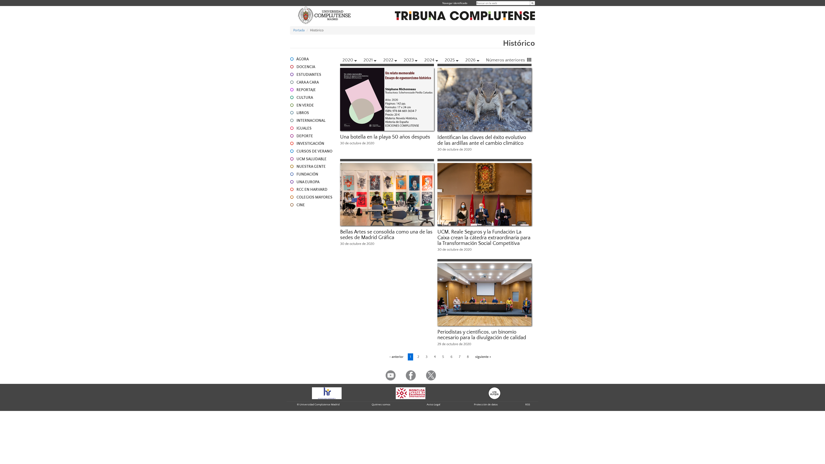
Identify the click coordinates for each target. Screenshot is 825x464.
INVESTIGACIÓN (310, 144)
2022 (388, 60)
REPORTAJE (306, 90)
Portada (299, 30)
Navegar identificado (454, 3)
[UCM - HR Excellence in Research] (327, 393)
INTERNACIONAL (310, 121)
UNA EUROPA (307, 182)
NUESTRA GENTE (311, 167)
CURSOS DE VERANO (314, 151)
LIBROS (302, 113)
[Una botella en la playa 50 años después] (387, 99)
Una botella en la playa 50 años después (385, 137)
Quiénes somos (381, 404)
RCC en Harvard (311, 190)
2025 (450, 60)
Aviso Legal (433, 404)
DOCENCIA (305, 67)
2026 (470, 60)
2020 (347, 60)
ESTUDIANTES (308, 75)
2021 (368, 60)
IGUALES (304, 128)
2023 (409, 60)
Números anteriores (506, 60)
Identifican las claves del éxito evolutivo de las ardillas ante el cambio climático (481, 140)
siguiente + (483, 357)
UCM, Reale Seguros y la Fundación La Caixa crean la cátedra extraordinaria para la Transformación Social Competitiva (483, 237)
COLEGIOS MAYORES (314, 197)
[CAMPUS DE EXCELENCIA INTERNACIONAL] (410, 393)
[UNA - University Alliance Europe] (494, 393)
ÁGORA (302, 59)
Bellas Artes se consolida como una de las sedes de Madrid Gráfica (386, 234)
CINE (300, 205)
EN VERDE (305, 105)
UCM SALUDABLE (311, 159)
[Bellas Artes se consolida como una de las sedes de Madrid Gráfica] (387, 194)
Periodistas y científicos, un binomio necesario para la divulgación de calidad (481, 334)
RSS (527, 404)
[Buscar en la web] (532, 3)
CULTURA (304, 98)
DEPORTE (304, 136)
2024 (429, 60)
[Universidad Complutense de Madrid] (324, 15)
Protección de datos (486, 404)
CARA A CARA (307, 82)
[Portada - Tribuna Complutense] (465, 13)
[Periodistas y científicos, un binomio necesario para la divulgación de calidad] (484, 294)
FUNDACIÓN (307, 174)
